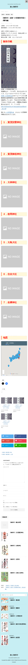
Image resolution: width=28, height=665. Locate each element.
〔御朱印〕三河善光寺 (15, 616)
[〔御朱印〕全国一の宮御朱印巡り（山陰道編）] (6, 416)
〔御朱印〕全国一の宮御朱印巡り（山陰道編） (7, 422)
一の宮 (11, 454)
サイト (4, 495)
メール (5, 490)
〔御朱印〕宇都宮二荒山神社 (12, 585)
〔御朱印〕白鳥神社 (15, 545)
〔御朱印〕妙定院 (14, 637)
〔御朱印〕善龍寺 (14, 608)
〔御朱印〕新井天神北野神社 (17, 624)
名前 (5, 485)
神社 (11, 452)
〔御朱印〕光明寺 (14, 559)
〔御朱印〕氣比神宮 (15, 522)
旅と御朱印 (14, 7)
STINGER (14, 662)
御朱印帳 (7, 452)
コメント (6, 466)
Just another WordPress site (14, 657)
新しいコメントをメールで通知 (10, 502)
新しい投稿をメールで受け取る (10, 506)
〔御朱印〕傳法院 (14, 600)
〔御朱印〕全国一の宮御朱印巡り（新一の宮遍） (7, 406)
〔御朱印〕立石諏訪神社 (16, 532)
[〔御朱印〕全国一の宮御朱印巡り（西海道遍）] (18, 400)
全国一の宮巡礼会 (7, 95)
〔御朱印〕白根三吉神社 (16, 573)
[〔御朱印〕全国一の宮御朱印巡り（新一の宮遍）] (6, 400)
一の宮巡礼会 (9, 112)
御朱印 (3, 452)
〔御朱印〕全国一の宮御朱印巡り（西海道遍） (19, 406)
